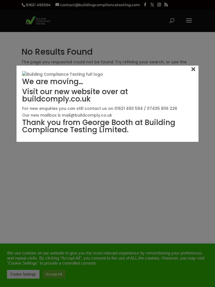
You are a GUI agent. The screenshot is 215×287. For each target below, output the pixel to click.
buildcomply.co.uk (56, 99)
